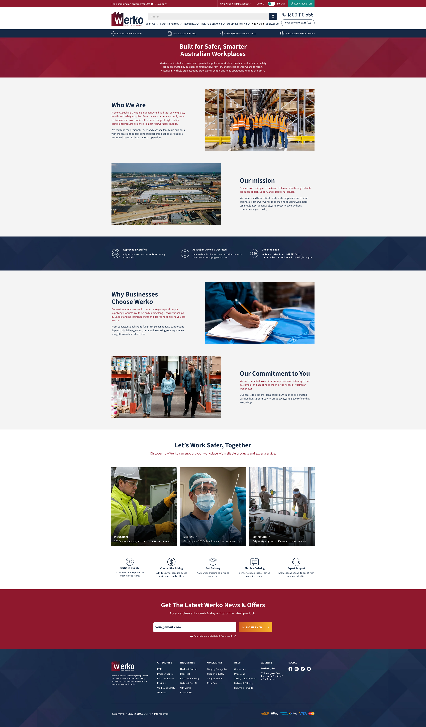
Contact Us (272, 23)
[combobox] (212, 16)
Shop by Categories (217, 669)
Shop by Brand (214, 678)
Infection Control (165, 673)
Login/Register (303, 3)
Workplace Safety (166, 687)
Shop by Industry (215, 673)
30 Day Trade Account (245, 678)
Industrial (190, 23)
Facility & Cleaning (211, 23)
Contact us (240, 669)
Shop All (150, 23)
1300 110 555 (301, 14)
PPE (159, 669)
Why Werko (258, 23)
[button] (298, 21)
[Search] (273, 16)
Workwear (162, 692)
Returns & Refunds (243, 687)
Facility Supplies (165, 678)
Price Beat (212, 683)
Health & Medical (169, 23)
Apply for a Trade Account (236, 3)
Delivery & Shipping (243, 683)
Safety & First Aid (237, 23)
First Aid (161, 683)
